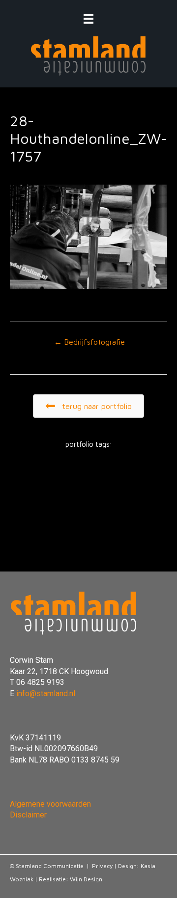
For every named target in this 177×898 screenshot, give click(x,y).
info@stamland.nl (45, 693)
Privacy (102, 866)
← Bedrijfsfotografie (89, 341)
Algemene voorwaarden (50, 804)
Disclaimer (28, 814)
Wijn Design (86, 879)
